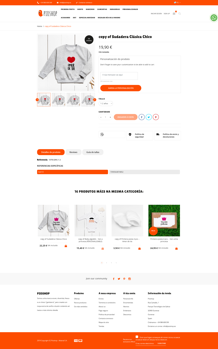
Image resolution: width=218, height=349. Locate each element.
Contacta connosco (84, 3)
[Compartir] (142, 117)
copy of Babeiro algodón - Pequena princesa (173, 240)
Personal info (128, 299)
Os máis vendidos (80, 306)
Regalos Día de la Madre (109, 18)
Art (74, 18)
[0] (174, 13)
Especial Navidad (87, 18)
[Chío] (149, 117)
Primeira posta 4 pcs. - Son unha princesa (136, 240)
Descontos (127, 314)
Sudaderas (115, 9)
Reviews (73, 152)
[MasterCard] (80, 341)
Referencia (42, 160)
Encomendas (128, 302)
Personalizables (130, 9)
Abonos (126, 306)
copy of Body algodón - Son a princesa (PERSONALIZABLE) (62, 240)
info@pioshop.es (64, 3)
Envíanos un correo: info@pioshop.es (162, 326)
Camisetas (102, 9)
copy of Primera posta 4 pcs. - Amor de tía (99, 240)
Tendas (101, 326)
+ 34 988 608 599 (45, 3)
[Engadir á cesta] (37, 245)
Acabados (65, 18)
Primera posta (68, 9)
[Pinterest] (156, 117)
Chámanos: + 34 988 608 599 (158, 322)
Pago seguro (103, 310)
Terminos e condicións (107, 302)
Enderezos (127, 310)
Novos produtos (80, 302)
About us (102, 306)
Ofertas (77, 299)
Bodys (80, 9)
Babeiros (90, 9)
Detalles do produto (50, 152)
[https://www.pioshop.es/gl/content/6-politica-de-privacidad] (112, 134)
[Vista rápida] (59, 259)
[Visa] (76, 341)
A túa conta (129, 293)
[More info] (64, 259)
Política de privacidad (107, 314)
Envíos (101, 299)
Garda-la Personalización (121, 88)
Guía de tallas (92, 152)
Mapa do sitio (104, 322)
